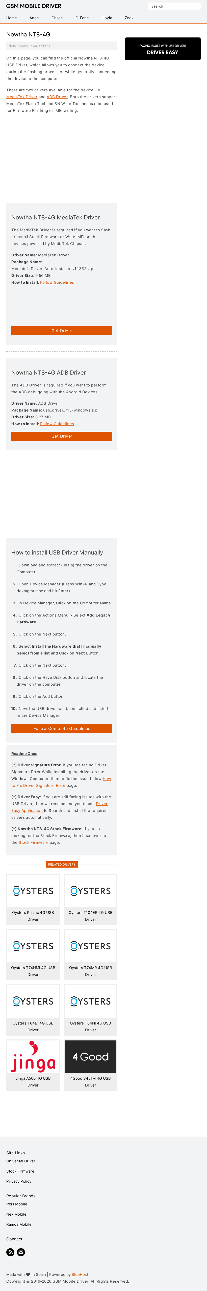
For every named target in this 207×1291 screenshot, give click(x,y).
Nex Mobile (16, 1214)
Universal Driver (20, 1161)
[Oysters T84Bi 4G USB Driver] (33, 1016)
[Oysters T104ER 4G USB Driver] (91, 905)
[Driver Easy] (163, 55)
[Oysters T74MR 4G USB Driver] (91, 960)
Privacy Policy (18, 1181)
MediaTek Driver (22, 96)
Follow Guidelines (57, 282)
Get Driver (61, 330)
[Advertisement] (61, 157)
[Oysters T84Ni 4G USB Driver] (91, 1016)
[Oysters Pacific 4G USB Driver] (33, 905)
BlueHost (80, 1274)
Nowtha (23, 45)
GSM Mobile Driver (33, 6)
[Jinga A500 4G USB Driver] (33, 1071)
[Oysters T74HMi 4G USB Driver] (33, 960)
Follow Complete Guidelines (62, 728)
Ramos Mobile (19, 1224)
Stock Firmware (33, 842)
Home (12, 45)
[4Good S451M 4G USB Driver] (91, 1071)
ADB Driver (57, 96)
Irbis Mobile (16, 1204)
